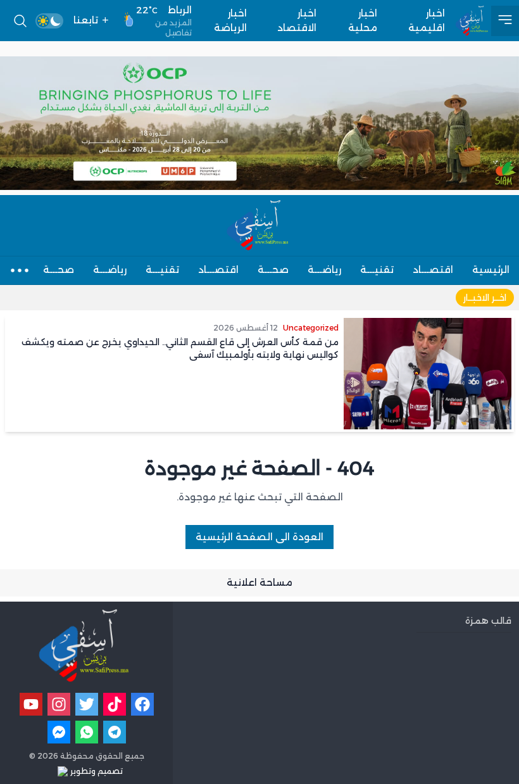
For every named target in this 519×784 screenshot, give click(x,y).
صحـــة (273, 269)
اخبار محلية (362, 20)
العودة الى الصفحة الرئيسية (259, 537)
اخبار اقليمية (426, 20)
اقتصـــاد (433, 269)
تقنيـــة (377, 269)
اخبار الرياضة (230, 20)
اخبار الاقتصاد (296, 20)
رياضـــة (324, 269)
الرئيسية (491, 269)
